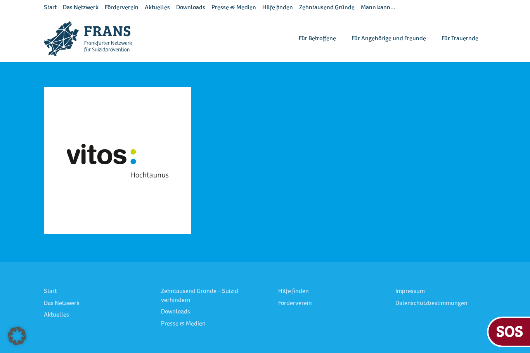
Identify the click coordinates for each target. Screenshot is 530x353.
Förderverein (122, 8)
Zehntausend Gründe (327, 8)
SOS (509, 330)
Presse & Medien (233, 8)
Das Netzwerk (81, 8)
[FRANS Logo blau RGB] (88, 38)
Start (50, 8)
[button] (17, 336)
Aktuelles (157, 8)
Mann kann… (378, 8)
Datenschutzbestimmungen (431, 303)
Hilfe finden (277, 8)
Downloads (190, 8)
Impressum (410, 291)
